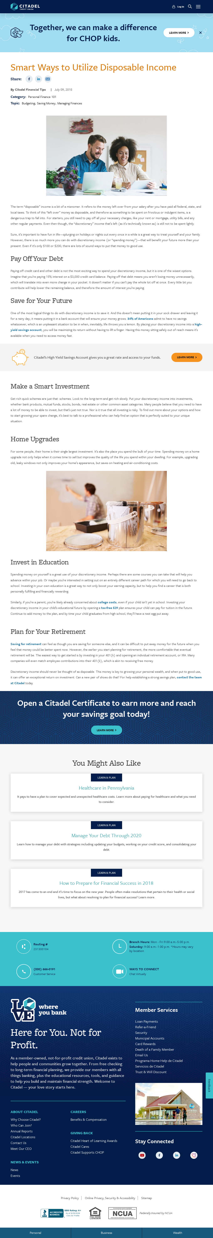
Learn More (185, 357)
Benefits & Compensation (89, 1119)
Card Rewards (145, 1043)
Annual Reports (22, 1131)
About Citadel (24, 1111)
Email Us (141, 1055)
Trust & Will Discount (151, 1071)
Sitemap (146, 1198)
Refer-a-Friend (145, 1026)
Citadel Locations (23, 1136)
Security (141, 1032)
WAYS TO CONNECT (144, 969)
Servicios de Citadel (149, 1066)
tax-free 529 (110, 607)
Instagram (194, 1156)
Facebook (29, 79)
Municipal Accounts (149, 1038)
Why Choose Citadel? (26, 1119)
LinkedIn (38, 79)
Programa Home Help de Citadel (159, 1060)
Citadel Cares (80, 1146)
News (14, 1169)
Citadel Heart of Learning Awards (94, 1140)
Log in (180, 6)
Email (47, 79)
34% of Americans (141, 318)
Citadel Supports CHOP (87, 1152)
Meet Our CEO (21, 1148)
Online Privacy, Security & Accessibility (110, 1198)
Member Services (156, 1010)
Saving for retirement (26, 644)
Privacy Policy (70, 1198)
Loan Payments (146, 1021)
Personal (35, 1232)
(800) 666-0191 (44, 969)
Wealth (177, 1232)
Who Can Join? (21, 1125)
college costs (107, 602)
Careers (78, 1111)
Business (106, 1232)
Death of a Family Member (154, 1049)
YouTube (143, 1156)
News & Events (25, 1162)
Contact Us (18, 1142)
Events (15, 1175)
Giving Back (82, 1133)
